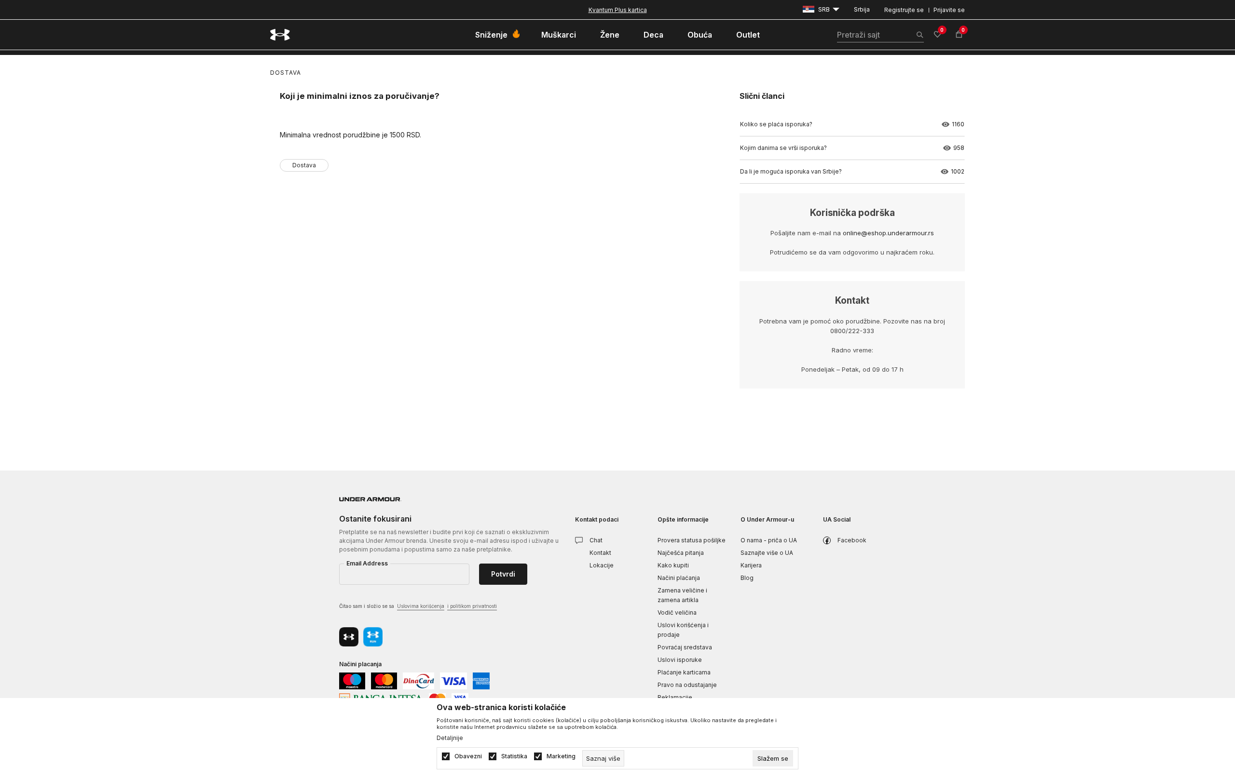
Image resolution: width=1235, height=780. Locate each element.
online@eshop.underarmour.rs (888, 233)
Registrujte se (904, 9)
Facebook (851, 540)
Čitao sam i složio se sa (418, 606)
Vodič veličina (677, 612)
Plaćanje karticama (684, 672)
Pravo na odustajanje (687, 684)
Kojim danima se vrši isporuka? (783, 147)
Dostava (285, 72)
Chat (596, 540)
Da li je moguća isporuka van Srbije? (791, 171)
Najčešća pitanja (681, 552)
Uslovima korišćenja (420, 606)
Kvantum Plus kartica (618, 9)
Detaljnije (450, 738)
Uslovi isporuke (680, 659)
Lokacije (602, 565)
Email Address (367, 563)
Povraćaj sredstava (685, 647)
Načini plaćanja (679, 577)
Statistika (514, 756)
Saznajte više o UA (767, 552)
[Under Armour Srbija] (280, 34)
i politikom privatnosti (472, 606)
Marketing (561, 756)
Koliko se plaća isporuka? (776, 124)
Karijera (751, 565)
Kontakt (600, 552)
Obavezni (468, 756)
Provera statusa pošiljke (692, 540)
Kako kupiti (673, 565)
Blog (747, 577)
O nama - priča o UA (769, 540)
